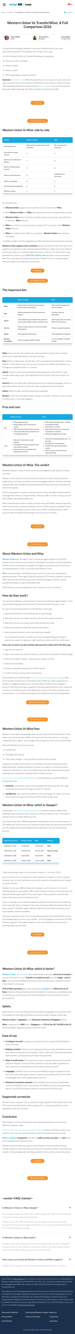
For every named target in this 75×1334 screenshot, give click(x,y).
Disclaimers (69, 12)
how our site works (28, 1305)
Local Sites (54, 1321)
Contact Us (54, 1317)
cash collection (15, 974)
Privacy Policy (7, 1317)
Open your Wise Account (37, 702)
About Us (53, 1312)
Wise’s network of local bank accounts (46, 677)
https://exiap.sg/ (19, 1279)
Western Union (18, 80)
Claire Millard (15, 37)
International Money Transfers (37, 1312)
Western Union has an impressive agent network (22, 1130)
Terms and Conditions (10, 1312)
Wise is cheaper (44, 86)
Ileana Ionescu (44, 37)
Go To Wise (37, 103)
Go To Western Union (37, 121)
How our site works (32, 1317)
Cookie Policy (7, 1321)
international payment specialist (26, 810)
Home (3, 12)
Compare (10, 12)
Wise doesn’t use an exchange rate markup (20, 778)
